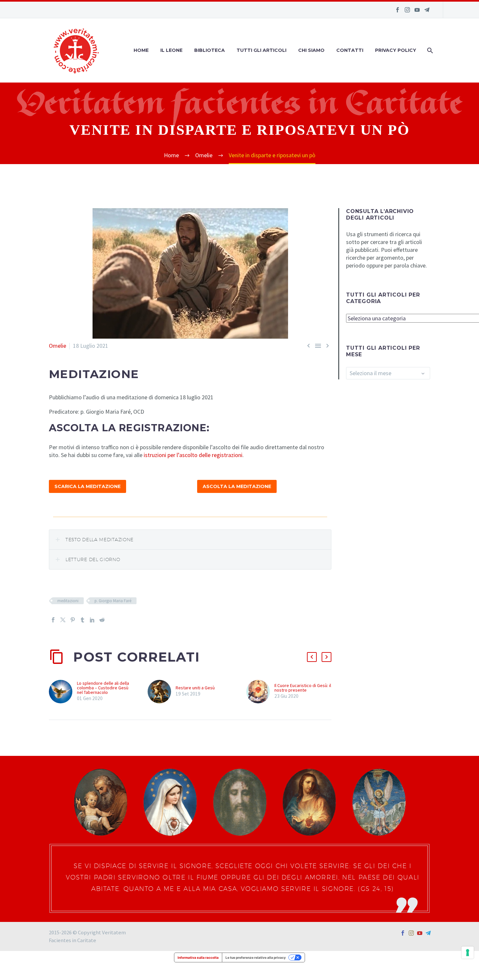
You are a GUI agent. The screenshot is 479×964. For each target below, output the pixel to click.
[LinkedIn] (92, 619)
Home (141, 50)
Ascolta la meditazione (237, 486)
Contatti (349, 50)
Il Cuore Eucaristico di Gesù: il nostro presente (302, 687)
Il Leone (171, 50)
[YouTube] (417, 9)
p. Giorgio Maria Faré (112, 601)
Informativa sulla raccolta (198, 957)
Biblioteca (209, 50)
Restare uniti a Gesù (195, 688)
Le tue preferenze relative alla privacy (255, 957)
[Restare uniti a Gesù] (162, 691)
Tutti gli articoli (261, 50)
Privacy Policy (395, 50)
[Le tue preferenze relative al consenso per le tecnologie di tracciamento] (467, 952)
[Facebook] (397, 9)
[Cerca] (429, 50)
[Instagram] (407, 9)
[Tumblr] (82, 619)
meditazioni (68, 601)
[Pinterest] (72, 619)
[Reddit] (102, 619)
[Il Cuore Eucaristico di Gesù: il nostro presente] (260, 691)
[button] (312, 657)
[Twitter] (62, 619)
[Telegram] (427, 9)
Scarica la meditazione (87, 486)
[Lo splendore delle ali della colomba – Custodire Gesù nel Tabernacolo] (63, 691)
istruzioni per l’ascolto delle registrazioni (193, 455)
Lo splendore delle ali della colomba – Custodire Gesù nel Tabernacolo (103, 687)
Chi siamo (311, 50)
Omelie (57, 345)
